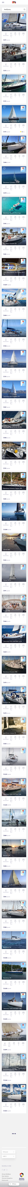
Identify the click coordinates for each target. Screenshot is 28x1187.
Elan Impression (8, 366)
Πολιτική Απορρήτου (7, 1178)
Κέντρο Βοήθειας (6, 1174)
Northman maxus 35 (9, 733)
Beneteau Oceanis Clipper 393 (12, 458)
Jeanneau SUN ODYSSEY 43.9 (12, 641)
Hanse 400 (6, 549)
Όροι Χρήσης (5, 1176)
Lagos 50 (6, 886)
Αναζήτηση (7, 9)
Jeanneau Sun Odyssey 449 (11, 825)
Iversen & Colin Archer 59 (11, 1039)
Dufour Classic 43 (8, 152)
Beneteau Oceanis (9, 1100)
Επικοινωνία (5, 1180)
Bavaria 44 (6, 855)
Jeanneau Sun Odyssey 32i (11, 396)
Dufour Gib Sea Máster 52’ (11, 121)
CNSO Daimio (7, 29)
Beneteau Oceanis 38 (9, 243)
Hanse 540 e (7, 580)
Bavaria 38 (6, 305)
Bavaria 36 (6, 60)
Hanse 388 (6, 611)
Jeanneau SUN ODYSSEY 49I (12, 794)
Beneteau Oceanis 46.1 (10, 1070)
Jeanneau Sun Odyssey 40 (11, 335)
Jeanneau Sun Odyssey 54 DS (12, 427)
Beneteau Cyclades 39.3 (10, 182)
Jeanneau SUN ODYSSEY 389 (12, 1008)
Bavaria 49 (6, 519)
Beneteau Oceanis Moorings (12, 213)
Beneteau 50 (7, 90)
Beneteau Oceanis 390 (10, 672)
